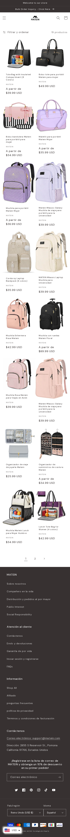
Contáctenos (15, 635)
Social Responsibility (19, 614)
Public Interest (15, 606)
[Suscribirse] (59, 777)
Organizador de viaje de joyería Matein (17, 466)
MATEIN (29, 831)
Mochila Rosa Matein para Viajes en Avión (17, 396)
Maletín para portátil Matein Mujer (50, 138)
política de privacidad (20, 710)
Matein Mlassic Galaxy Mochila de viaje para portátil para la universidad (51, 212)
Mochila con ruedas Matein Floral (49, 337)
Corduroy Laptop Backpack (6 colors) (16, 279)
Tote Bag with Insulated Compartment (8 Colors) (18, 77)
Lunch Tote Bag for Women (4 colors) (49, 528)
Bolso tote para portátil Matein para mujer (51, 76)
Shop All (12, 687)
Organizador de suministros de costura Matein (51, 467)
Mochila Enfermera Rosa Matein (16, 337)
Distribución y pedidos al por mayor (29, 599)
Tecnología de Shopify (41, 831)
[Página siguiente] (44, 558)
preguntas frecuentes (20, 703)
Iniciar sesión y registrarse (23, 658)
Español (51, 812)
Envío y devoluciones (19, 643)
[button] (4, 18)
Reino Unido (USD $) (22, 812)
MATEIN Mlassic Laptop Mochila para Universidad (51, 280)
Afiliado (11, 695)
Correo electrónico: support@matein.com (33, 738)
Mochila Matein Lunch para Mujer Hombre (17, 532)
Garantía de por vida (19, 651)
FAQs (10, 666)
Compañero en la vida (20, 591)
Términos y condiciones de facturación (30, 718)
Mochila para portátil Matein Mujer (17, 209)
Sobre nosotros (16, 583)
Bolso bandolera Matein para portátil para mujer (18, 139)
